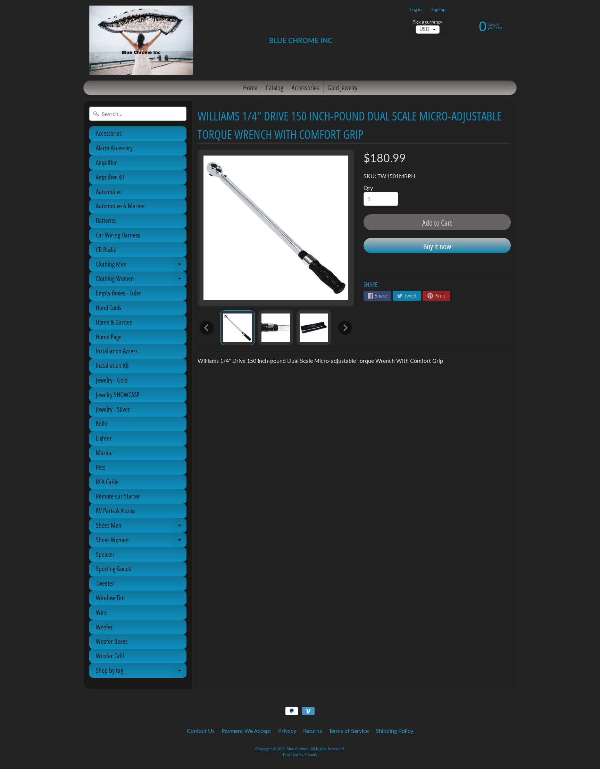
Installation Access (117, 351)
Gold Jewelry (342, 87)
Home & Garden (114, 322)
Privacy (287, 730)
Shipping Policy (394, 730)
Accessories (305, 87)
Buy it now (437, 246)
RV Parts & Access (115, 510)
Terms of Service (349, 730)
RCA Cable (107, 481)
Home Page (109, 336)
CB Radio (106, 249)
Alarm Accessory (114, 147)
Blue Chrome (297, 748)
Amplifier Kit (110, 177)
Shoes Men (141, 527)
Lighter (104, 438)
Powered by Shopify (300, 754)
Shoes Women (141, 541)
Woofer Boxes (111, 641)
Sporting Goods (113, 568)
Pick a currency (427, 22)
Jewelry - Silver (113, 409)
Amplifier (106, 162)
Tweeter (105, 583)
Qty (368, 187)
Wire (101, 612)
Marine (104, 452)
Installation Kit (112, 365)
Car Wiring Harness (118, 235)
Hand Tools (108, 307)
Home (250, 87)
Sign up (438, 9)
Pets (100, 467)
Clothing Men (141, 265)
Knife (102, 423)
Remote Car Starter (118, 496)
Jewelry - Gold (112, 380)
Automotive (109, 191)
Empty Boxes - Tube (118, 293)
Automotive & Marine (120, 205)
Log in (416, 9)
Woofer (104, 627)
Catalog (274, 87)
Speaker (105, 554)
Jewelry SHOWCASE (118, 394)
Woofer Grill (110, 655)
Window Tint (110, 597)
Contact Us (201, 730)
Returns (312, 730)
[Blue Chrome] (141, 40)
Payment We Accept (246, 730)
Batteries (106, 220)
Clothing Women (141, 280)
